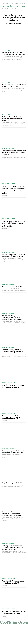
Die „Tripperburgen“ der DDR (12, 287)
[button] (14, 23)
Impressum (22, 626)
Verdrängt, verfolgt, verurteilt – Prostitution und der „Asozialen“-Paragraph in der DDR (13, 351)
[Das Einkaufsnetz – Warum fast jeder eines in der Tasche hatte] (14, 72)
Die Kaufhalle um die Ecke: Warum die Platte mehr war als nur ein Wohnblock (13, 118)
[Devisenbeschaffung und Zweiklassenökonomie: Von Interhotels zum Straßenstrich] (14, 303)
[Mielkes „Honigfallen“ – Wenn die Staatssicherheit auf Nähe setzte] (14, 242)
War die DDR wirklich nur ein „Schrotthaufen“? (13, 386)
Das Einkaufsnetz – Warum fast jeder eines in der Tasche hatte (14, 85)
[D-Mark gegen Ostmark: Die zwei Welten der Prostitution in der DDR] (14, 208)
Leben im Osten (6, 50)
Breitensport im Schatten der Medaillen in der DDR (14, 416)
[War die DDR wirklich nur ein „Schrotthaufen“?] (14, 372)
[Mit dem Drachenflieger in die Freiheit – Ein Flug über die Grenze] (14, 40)
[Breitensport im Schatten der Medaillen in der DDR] (14, 402)
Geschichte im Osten (8, 148)
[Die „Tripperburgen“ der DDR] (14, 274)
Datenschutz (15, 626)
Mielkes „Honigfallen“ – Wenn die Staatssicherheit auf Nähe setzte (13, 255)
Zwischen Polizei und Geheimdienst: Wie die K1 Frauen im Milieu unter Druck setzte (14, 152)
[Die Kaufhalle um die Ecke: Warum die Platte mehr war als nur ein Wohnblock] (14, 104)
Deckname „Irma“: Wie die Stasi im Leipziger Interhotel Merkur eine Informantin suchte (13, 189)
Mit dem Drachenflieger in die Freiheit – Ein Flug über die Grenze (13, 53)
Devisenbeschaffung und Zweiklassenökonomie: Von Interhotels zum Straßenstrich (12, 317)
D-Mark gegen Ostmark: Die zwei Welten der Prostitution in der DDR (14, 223)
